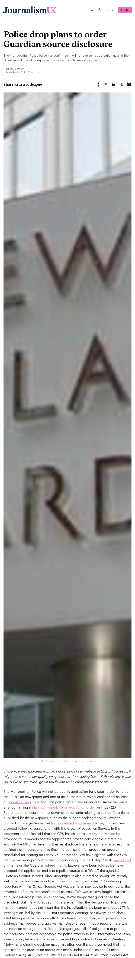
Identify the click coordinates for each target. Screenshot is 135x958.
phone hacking (19, 802)
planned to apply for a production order (63, 807)
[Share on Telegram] (121, 84)
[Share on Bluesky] (129, 84)
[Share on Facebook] (98, 84)
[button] (92, 10)
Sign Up (125, 9)
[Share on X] (105, 84)
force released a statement (72, 823)
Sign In (110, 9)
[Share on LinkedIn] (113, 84)
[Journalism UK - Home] (29, 9)
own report (122, 860)
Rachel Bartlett (15, 68)
